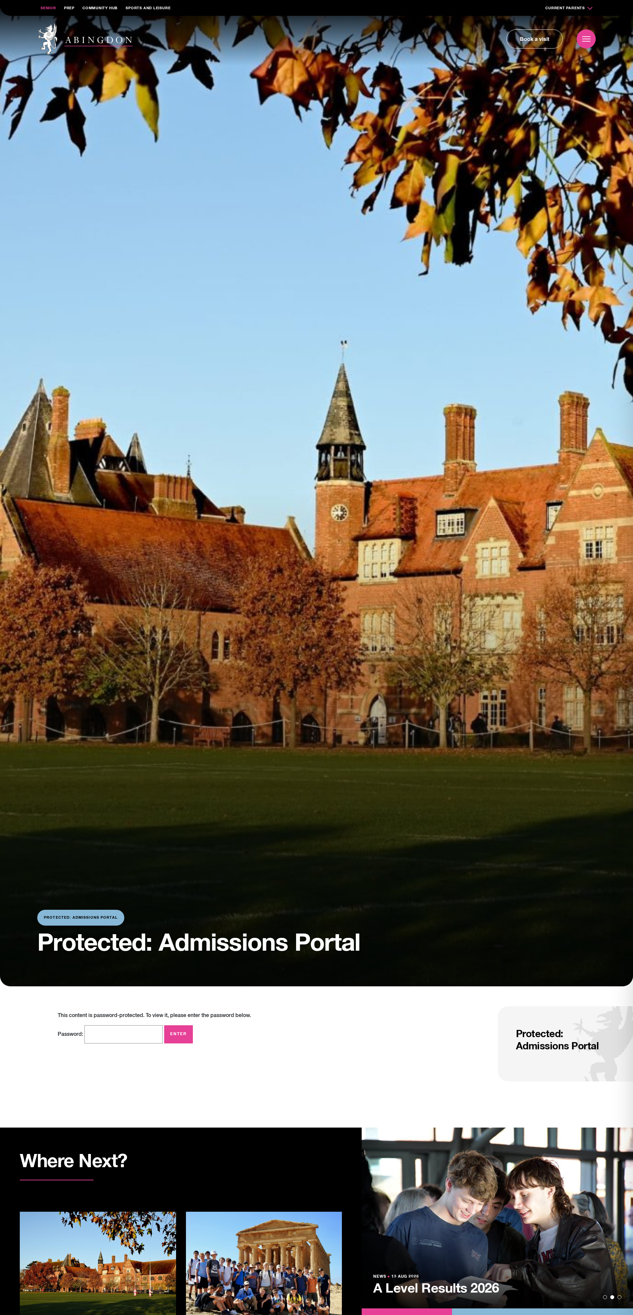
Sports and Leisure (148, 8)
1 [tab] (605, 1297)
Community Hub (100, 8)
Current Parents (565, 8)
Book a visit (534, 39)
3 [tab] (619, 1297)
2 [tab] (612, 1297)
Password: (71, 1034)
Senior (48, 8)
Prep (69, 8)
